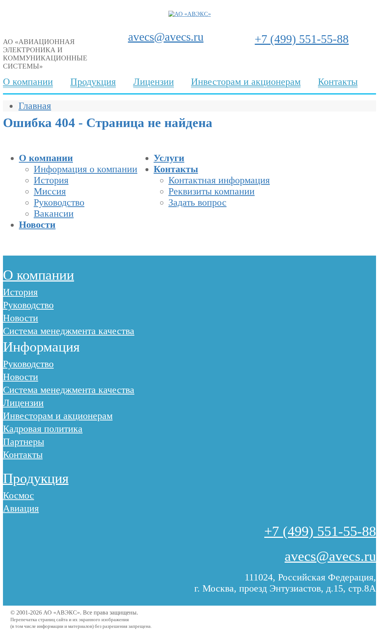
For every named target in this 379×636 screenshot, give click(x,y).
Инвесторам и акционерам (246, 81)
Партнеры (23, 441)
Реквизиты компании (211, 191)
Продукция (93, 81)
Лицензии (153, 81)
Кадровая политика (43, 428)
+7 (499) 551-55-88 (302, 39)
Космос (18, 495)
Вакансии (54, 213)
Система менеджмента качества (68, 331)
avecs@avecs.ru (166, 36)
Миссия (50, 191)
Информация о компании (85, 169)
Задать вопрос (197, 202)
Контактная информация (219, 180)
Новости (37, 224)
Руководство (59, 202)
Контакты (338, 81)
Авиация (21, 508)
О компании (28, 81)
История (51, 180)
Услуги (169, 158)
